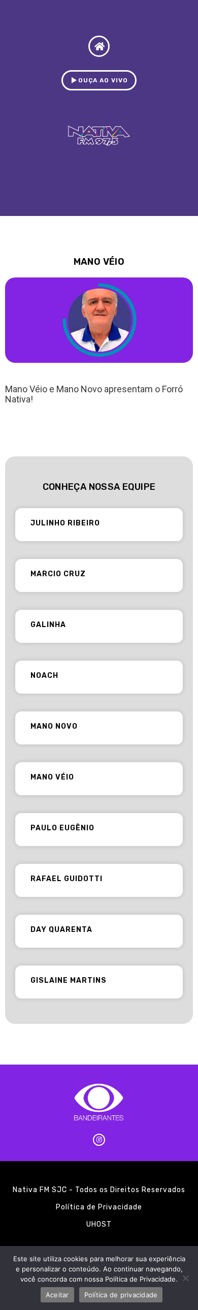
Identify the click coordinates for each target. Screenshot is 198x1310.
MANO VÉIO (52, 777)
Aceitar (57, 1295)
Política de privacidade (121, 1295)
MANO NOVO (54, 726)
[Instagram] (99, 1140)
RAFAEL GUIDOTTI (66, 879)
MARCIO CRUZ (58, 574)
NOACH (44, 675)
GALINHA (48, 624)
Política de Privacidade (99, 1207)
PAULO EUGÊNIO (62, 828)
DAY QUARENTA (61, 929)
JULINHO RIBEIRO (65, 523)
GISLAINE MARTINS (68, 980)
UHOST (99, 1224)
